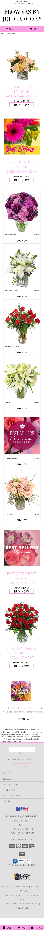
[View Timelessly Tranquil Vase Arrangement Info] (22, 61)
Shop (12, 29)
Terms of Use (22, 908)
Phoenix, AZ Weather (10, 895)
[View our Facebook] (18, 810)
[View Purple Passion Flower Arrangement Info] (22, 211)
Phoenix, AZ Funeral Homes (15, 887)
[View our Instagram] (26, 810)
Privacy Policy (11, 904)
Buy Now (21, 105)
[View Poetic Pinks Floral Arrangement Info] (22, 491)
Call (8, 927)
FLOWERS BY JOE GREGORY (22, 15)
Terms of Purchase (29, 904)
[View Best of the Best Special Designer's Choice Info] (22, 548)
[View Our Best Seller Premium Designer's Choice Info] (22, 435)
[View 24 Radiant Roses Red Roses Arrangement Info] (22, 623)
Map (23, 927)
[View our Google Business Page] (22, 810)
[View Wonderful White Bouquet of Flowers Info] (22, 267)
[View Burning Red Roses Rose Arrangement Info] (22, 323)
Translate (29, 3)
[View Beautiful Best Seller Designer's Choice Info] (22, 136)
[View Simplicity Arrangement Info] (22, 379)
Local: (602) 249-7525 (22, 833)
